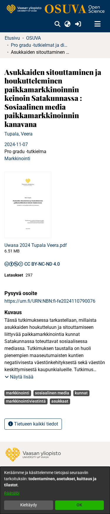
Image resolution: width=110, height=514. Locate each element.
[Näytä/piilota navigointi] (97, 24)
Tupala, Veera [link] (18, 134)
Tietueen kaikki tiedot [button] (35, 424)
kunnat (81, 393)
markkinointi (17, 393)
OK (79, 505)
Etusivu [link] (12, 38)
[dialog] (55, 490)
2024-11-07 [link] (16, 144)
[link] (55, 9)
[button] (57, 24)
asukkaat (59, 401)
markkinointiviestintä (26, 401)
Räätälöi (11, 493)
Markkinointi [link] (17, 158)
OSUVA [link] (33, 38)
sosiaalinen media (52, 393)
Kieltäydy (28, 505)
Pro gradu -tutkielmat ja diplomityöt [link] (40, 45)
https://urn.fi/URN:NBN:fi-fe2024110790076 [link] (49, 301)
